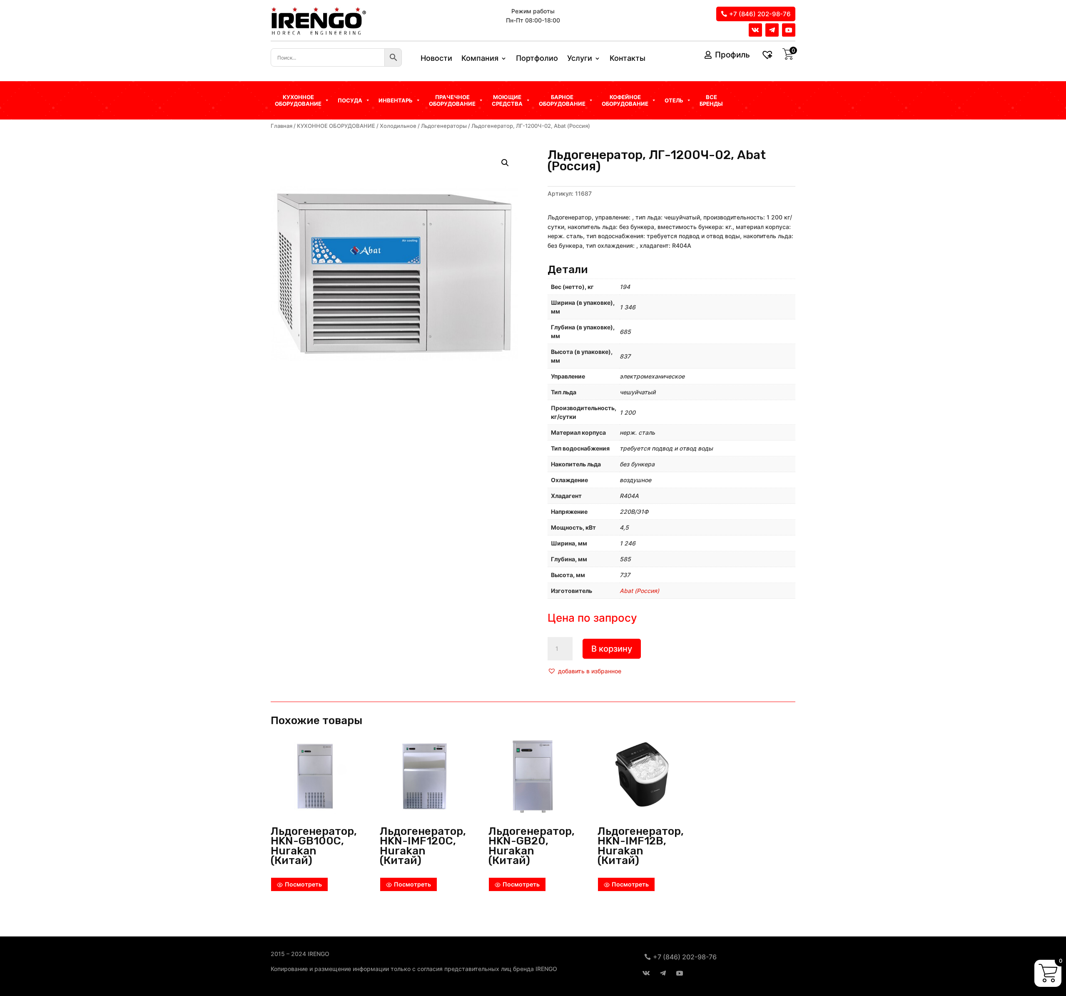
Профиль (732, 55)
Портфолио (537, 58)
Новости (436, 58)
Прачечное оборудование (452, 100)
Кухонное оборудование (298, 100)
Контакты (627, 58)
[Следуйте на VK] (755, 30)
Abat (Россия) (639, 590)
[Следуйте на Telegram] (772, 30)
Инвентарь (396, 100)
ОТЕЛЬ (674, 100)
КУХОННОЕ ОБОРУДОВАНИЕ (336, 126)
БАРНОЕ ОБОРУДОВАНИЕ (562, 100)
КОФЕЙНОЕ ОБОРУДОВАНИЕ (625, 100)
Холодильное (398, 126)
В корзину (611, 649)
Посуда (350, 100)
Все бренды (711, 100)
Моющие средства (507, 100)
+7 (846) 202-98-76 (760, 14)
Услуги (579, 58)
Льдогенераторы (444, 126)
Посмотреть (303, 884)
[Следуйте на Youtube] (788, 30)
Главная (281, 126)
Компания (479, 58)
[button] (584, 671)
